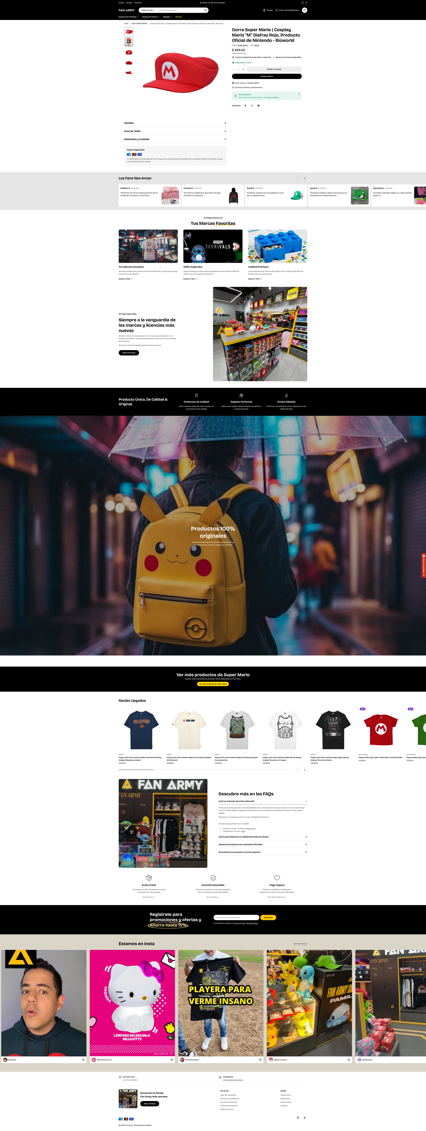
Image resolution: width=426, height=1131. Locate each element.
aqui (243, 831)
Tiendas (129, 3)
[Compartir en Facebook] (245, 105)
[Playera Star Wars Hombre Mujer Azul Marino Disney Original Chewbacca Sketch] (141, 729)
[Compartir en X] (252, 105)
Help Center (251, 829)
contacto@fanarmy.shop (233, 1080)
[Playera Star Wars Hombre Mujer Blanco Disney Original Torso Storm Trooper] (285, 729)
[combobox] (174, 10)
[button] (424, 565)
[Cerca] (299, 94)
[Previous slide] (298, 178)
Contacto (138, 3)
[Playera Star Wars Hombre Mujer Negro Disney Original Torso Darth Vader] (333, 729)
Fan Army (129, 1125)
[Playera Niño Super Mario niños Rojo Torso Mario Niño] (381, 729)
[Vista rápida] (160, 711)
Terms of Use (239, 923)
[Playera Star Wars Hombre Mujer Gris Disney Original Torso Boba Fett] (237, 729)
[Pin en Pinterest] (258, 105)
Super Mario (243, 45)
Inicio (126, 24)
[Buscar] (205, 10)
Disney (121, 754)
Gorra (257, 45)
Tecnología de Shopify (143, 1125)
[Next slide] (304, 178)
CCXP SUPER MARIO (139, 24)
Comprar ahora (267, 76)
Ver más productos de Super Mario (213, 684)
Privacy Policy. (252, 923)
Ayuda (121, 3)
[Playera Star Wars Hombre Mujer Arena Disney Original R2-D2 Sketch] (189, 729)
